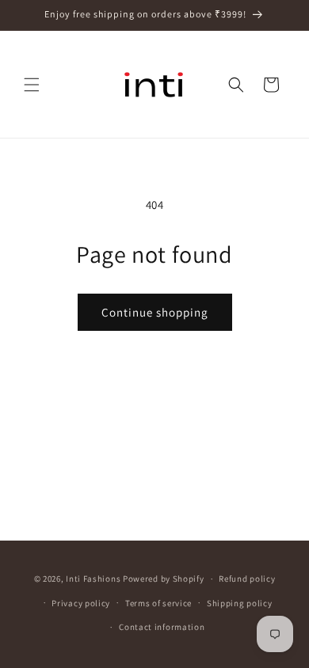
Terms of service (158, 603)
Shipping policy (240, 603)
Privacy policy (81, 603)
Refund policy (247, 578)
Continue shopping (154, 312)
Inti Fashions (93, 578)
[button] (31, 84)
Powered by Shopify (163, 578)
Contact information (161, 626)
